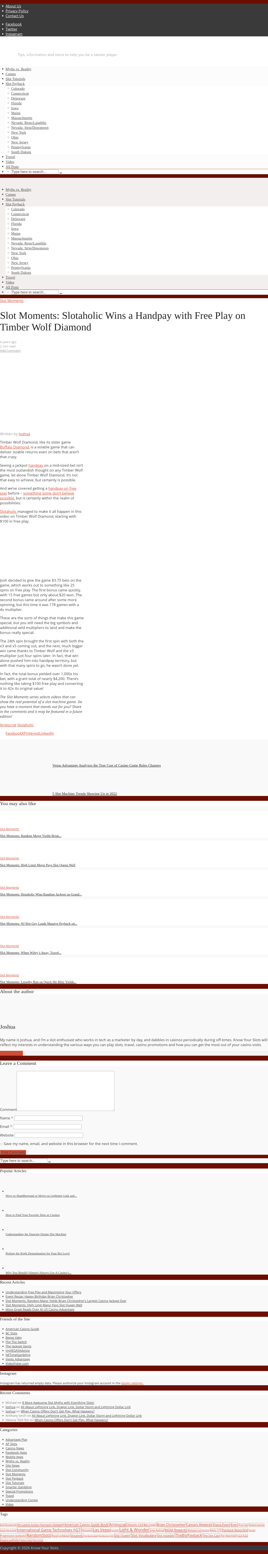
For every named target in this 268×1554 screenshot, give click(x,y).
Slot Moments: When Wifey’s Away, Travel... (30, 953)
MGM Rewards (176, 1530)
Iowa (15, 108)
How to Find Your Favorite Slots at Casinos (33, 1215)
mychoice (205, 1531)
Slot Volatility (165, 1535)
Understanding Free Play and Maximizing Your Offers (43, 1292)
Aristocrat (8, 725)
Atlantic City (135, 1525)
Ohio (14, 137)
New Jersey (19, 142)
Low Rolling (157, 1530)
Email (6, 1126)
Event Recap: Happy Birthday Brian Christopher (39, 1296)
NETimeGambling (18, 1355)
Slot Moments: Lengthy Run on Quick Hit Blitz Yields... (38, 982)
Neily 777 (215, 1530)
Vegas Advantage (18, 1359)
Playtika (252, 1530)
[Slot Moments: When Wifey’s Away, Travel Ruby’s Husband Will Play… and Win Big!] (10, 940)
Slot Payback (15, 84)
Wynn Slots (38, 1540)
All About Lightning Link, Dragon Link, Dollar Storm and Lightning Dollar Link (76, 1407)
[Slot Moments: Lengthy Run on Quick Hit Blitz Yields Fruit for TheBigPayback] (10, 970)
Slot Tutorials (15, 79)
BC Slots (11, 1333)
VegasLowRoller (10, 1540)
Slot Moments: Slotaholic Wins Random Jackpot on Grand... (41, 894)
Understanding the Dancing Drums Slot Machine (36, 1234)
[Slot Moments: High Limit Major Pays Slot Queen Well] (10, 853)
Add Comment (10, 350)
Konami (87, 1530)
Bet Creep (149, 1524)
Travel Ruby (242, 1535)
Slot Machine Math (91, 1536)
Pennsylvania (21, 147)
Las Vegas (102, 1529)
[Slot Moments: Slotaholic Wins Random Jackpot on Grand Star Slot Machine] (10, 882)
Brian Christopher (171, 1524)
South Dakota (21, 152)
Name (6, 1118)
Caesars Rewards (199, 1524)
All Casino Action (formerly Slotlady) (40, 1525)
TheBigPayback (188, 1535)
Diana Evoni (221, 1524)
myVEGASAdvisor (18, 1350)
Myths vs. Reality (18, 69)
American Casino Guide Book (86, 1524)
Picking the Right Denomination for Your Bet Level (38, 1253)
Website (7, 1135)
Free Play (243, 1524)
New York (18, 132)
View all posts (11, 1053)
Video (10, 162)
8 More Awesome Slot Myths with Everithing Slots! (58, 1402)
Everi (234, 1525)
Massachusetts (21, 118)
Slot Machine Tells (106, 1536)
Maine (16, 113)
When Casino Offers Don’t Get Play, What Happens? (57, 1411)
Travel (10, 157)
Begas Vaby (14, 1337)
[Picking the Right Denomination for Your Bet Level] (16, 1249)
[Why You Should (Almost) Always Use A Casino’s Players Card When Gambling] (16, 1268)
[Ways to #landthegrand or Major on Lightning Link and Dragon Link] (16, 1191)
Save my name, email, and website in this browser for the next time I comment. (71, 1143)
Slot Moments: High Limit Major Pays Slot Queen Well (37, 865)
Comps (11, 74)
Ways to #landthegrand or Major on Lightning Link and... (41, 1195)
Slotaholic (8, 511)
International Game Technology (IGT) (49, 1529)
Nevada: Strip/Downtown (30, 128)
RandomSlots (39, 1535)
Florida (16, 103)
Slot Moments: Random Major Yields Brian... (31, 836)
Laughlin (115, 1530)
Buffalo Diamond (14, 447)
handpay (36, 465)
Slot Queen (122, 1535)
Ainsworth (10, 1524)
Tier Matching (228, 1535)
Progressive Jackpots (13, 1535)
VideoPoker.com (17, 1363)
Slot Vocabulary (143, 1535)
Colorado (18, 89)
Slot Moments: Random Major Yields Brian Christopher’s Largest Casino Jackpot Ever (66, 1301)
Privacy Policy (17, 11)
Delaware (18, 98)
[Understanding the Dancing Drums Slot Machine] (16, 1230)
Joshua (24, 433)
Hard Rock (11, 1530)
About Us (13, 6)
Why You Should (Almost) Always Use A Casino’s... (38, 1272)
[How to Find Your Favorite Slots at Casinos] (16, 1210)
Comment (8, 1109)
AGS (2, 1524)
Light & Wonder (134, 1529)
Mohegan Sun (194, 1530)
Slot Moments (11, 300)
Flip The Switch (16, 1342)
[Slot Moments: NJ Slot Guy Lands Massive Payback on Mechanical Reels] (10, 911)
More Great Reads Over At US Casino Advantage (40, 1309)
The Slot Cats (211, 1535)
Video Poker (26, 1540)
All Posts (12, 167)
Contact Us (15, 15)
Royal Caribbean (61, 1535)
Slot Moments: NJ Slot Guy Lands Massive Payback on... (38, 923)
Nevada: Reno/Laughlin (28, 123)
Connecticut (20, 93)
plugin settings (132, 1383)
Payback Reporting (235, 1530)
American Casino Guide (22, 1329)
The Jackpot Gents (18, 1346)
